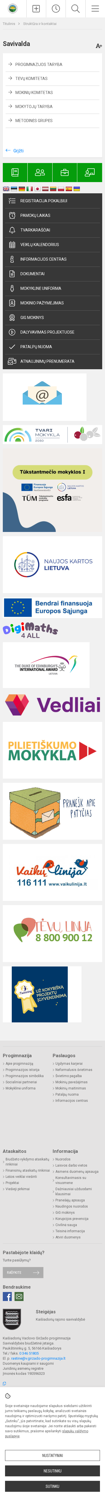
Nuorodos (63, 1159)
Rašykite (14, 1272)
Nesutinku (53, 1471)
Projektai (12, 1183)
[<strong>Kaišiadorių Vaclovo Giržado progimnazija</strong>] (13, 8)
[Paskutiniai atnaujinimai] (56, 8)
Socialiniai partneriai (21, 1082)
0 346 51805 (29, 1353)
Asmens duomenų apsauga (77, 1172)
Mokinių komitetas (34, 92)
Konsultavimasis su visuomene (70, 1180)
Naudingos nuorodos (71, 1206)
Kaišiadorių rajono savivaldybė (60, 1319)
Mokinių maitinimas (70, 1088)
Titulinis (9, 24)
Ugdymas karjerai (69, 1064)
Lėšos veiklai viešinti (21, 1177)
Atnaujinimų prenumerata (47, 361)
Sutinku (52, 1486)
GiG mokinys (32, 317)
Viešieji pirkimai (18, 1189)
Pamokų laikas (35, 215)
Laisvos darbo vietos (71, 1165)
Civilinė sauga (66, 1225)
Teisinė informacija (70, 1231)
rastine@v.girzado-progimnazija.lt (38, 1358)
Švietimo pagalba (68, 1076)
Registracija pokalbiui (43, 201)
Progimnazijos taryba (38, 64)
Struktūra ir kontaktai (40, 24)
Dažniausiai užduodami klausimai (73, 1191)
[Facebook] (7, 1296)
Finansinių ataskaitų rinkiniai (28, 1170)
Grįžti (18, 150)
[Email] (19, 1296)
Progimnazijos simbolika (25, 1076)
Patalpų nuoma (36, 347)
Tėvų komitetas (31, 78)
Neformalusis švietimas (73, 1070)
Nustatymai (52, 1455)
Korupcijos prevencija (71, 1219)
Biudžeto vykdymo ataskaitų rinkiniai (27, 1161)
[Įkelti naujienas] (36, 8)
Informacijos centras (43, 259)
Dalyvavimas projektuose (47, 332)
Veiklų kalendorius (39, 244)
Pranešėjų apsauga (70, 1200)
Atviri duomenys (68, 1237)
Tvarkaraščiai (35, 230)
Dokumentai (32, 274)
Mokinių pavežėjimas (71, 1082)
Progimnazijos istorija (22, 1070)
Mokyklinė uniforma (40, 288)
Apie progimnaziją (19, 1064)
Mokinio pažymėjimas (42, 303)
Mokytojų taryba (34, 106)
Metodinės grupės (34, 120)
